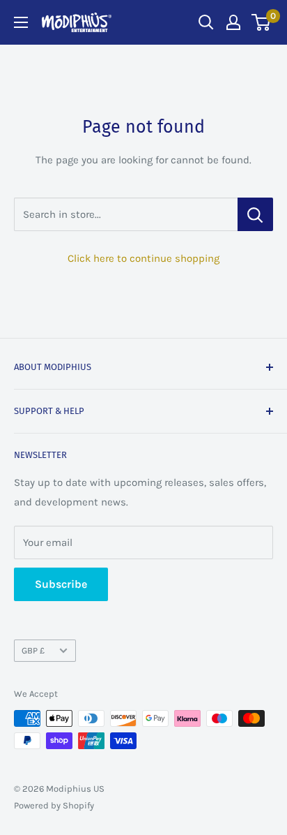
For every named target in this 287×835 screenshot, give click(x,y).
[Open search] (206, 22)
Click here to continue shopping (143, 258)
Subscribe (61, 584)
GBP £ (33, 650)
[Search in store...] (255, 214)
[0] (261, 22)
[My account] (233, 22)
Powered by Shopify (54, 805)
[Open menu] (21, 22)
